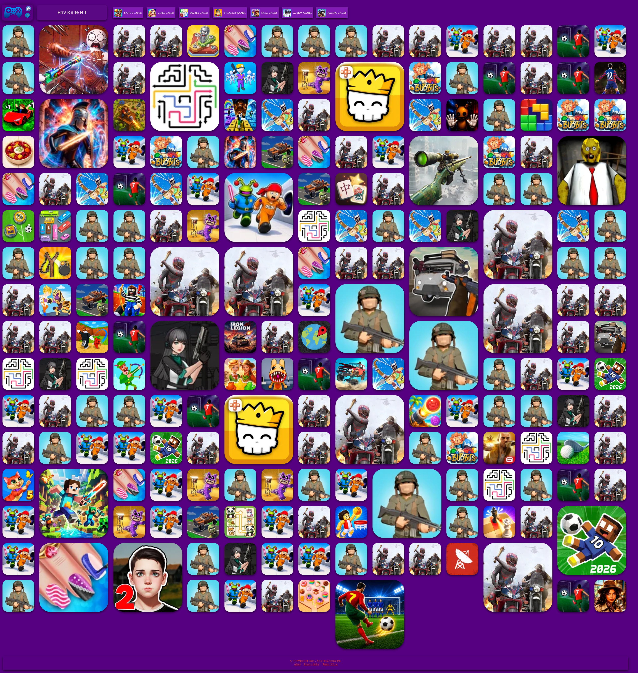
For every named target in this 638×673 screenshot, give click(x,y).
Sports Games (133, 12)
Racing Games (336, 12)
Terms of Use (330, 664)
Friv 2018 (8, 21)
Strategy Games (235, 12)
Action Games (302, 12)
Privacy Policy (311, 664)
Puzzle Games (199, 12)
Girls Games (166, 12)
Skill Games (269, 12)
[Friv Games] (28, 10)
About (297, 664)
